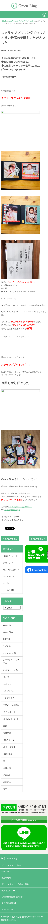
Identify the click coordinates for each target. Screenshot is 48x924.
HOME (4, 21)
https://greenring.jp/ (12, 510)
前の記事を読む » (38, 539)
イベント (7, 684)
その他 (6, 583)
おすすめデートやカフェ (11, 661)
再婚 (5, 726)
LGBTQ (6, 639)
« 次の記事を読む (10, 539)
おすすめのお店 (9, 653)
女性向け (7, 733)
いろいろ (7, 646)
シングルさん (8, 691)
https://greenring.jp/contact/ (20, 506)
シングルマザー (9, 698)
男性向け (7, 768)
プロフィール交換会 (11, 705)
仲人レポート (9, 712)
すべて (6, 677)
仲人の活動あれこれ (11, 570)
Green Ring (8, 632)
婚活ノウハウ (8, 563)
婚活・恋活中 (9, 747)
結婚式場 (6, 775)
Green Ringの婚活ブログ (16, 21)
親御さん (7, 782)
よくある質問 (8, 590)
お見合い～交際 (10, 670)
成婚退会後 (7, 754)
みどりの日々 (30, 21)
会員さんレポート (10, 556)
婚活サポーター (9, 740)
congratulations (9, 625)
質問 (5, 789)
